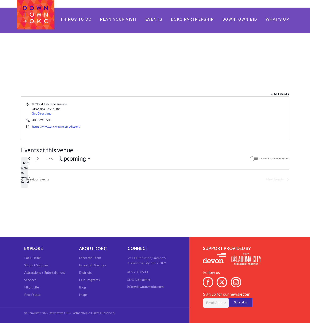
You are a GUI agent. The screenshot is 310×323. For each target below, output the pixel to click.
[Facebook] (274, 3)
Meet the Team (90, 258)
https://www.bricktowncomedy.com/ (56, 126)
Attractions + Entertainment (44, 272)
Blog (82, 287)
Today (49, 158)
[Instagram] (287, 3)
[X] (281, 3)
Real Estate (32, 294)
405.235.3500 (137, 272)
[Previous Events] (29, 158)
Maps (83, 294)
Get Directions (41, 113)
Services (30, 280)
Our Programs (89, 280)
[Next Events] (37, 158)
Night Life (31, 287)
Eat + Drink (32, 258)
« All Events (280, 94)
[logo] (35, 14)
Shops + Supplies (36, 265)
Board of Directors (92, 265)
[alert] (24, 172)
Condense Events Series (275, 158)
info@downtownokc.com (145, 286)
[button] (174, 19)
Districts (85, 272)
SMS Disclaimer (138, 280)
